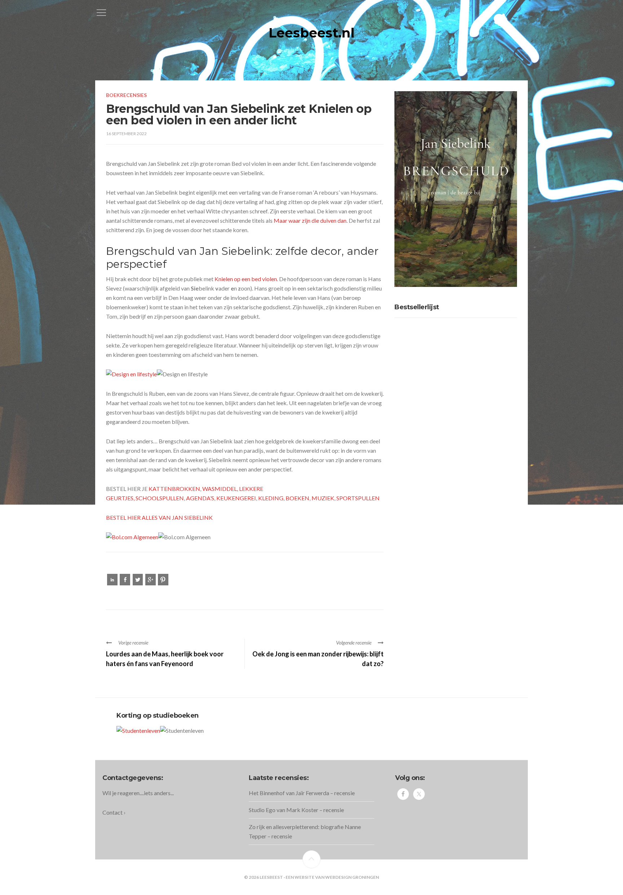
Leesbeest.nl (311, 33)
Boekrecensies (126, 95)
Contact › (113, 812)
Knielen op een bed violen (246, 278)
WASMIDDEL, (220, 488)
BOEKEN (297, 498)
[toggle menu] (101, 12)
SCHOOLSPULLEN (160, 498)
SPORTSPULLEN (358, 498)
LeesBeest (271, 877)
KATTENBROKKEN (174, 488)
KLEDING (270, 498)
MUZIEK (323, 498)
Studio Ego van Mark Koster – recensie (296, 809)
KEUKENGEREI (236, 498)
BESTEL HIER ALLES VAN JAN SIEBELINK (159, 517)
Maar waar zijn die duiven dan (310, 220)
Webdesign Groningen (352, 877)
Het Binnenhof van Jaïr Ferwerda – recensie (302, 792)
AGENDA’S (200, 498)
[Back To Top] (311, 859)
